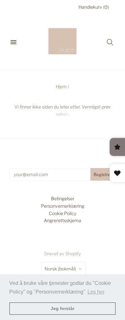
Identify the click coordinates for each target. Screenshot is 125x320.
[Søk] (109, 42)
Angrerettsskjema (62, 220)
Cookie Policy (62, 213)
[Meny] (13, 42)
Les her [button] (96, 292)
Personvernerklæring (62, 206)
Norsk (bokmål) (60, 268)
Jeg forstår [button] (62, 308)
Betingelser (62, 198)
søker (61, 114)
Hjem (61, 86)
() (94, 7)
